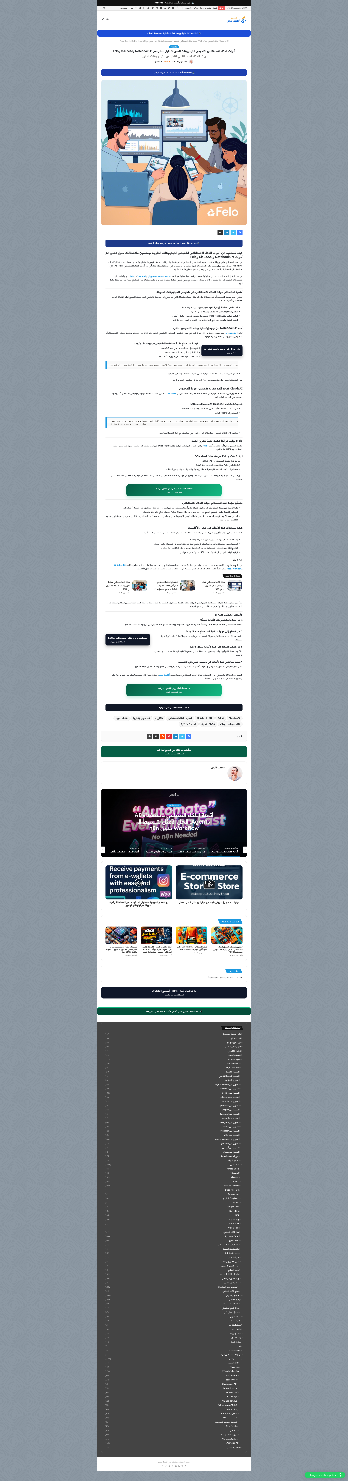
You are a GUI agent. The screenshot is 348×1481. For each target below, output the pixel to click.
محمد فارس (183, 62)
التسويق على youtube (230, 1143)
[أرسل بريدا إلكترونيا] (177, 62)
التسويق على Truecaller (230, 1131)
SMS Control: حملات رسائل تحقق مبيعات (174, 490)
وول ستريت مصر (234, 1447)
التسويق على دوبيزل (231, 1152)
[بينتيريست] (169, 736)
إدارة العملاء (232, 1409)
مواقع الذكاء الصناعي (231, 1291)
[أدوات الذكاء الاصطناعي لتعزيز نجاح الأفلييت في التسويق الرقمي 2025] (234, 585)
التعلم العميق (234, 1240)
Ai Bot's (202, 41)
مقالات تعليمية (235, 1350)
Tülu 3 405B (234, 1223)
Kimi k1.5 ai (234, 1211)
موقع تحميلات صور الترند (231, 1354)
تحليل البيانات (236, 1321)
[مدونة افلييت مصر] (236, 19)
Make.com (235, 1367)
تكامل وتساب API (229, 1413)
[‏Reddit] (162, 736)
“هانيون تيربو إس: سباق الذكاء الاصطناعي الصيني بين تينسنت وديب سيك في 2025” (228, 949)
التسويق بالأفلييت (233, 1072)
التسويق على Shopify (231, 1110)
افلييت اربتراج (236, 1038)
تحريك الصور (234, 1257)
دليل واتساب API (229, 1438)
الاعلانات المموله (233, 1067)
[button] (325, 1475)
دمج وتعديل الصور (232, 1282)
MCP (237, 1215)
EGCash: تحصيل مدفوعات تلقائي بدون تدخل (127, 640)
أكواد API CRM (230, 1396)
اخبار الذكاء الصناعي (231, 1232)
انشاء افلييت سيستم (231, 1304)
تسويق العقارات (235, 1325)
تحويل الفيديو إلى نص (230, 1266)
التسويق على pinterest (230, 1105)
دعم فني (233, 1430)
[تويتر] (233, 232)
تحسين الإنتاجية (140, 718)
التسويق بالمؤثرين (232, 1080)
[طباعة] (149, 736)
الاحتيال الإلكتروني (235, 1051)
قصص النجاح (234, 1160)
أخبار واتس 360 (230, 1388)
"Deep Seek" (233, 1169)
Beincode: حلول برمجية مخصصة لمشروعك (222, 351)
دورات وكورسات (235, 1333)
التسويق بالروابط (235, 1055)
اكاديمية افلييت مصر (233, 1046)
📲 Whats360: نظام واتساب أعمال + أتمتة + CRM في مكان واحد (174, 1011)
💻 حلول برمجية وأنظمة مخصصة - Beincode (174, 2)
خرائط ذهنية (207, 724)
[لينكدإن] (226, 232)
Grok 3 (236, 1202)
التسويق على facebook (230, 1088)
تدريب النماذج (234, 1270)
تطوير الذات (237, 1329)
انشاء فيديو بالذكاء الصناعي (229, 1244)
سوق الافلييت (236, 1342)
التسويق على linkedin (231, 1101)
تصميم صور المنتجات (227, 1287)
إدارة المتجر (235, 1299)
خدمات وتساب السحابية (226, 1422)
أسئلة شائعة (231, 1392)
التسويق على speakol (230, 1118)
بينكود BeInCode (232, 1253)
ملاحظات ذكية (188, 724)
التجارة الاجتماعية (232, 1236)
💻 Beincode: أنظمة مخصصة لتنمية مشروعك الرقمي (174, 73)
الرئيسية (223, 41)
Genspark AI (234, 1194)
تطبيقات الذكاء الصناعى (230, 1274)
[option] (174, 823)
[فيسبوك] (240, 232)
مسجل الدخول (225, 977)
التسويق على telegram (230, 1122)
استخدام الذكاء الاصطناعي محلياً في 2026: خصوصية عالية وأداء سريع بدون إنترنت (166, 585)
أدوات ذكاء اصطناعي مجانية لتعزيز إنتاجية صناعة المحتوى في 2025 (118, 585)
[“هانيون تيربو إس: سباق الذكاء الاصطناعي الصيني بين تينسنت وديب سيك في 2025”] (227, 935)
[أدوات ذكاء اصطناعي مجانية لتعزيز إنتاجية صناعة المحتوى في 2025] (139, 585)
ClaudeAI (234, 718)
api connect (231, 1379)
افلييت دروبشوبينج (234, 1042)
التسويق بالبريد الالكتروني (229, 1076)
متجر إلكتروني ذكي (232, 1312)
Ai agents (235, 1177)
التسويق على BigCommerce (227, 1084)
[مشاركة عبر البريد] (220, 232)
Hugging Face (233, 1207)
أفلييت (158, 718)
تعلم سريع (121, 718)
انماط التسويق (236, 1316)
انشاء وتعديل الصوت (231, 1249)
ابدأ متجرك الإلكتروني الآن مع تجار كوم (174, 690)
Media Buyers (233, 1063)
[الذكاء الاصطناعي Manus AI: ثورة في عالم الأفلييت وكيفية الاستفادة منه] (191, 935)
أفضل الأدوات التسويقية (232, 1034)
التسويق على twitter (231, 1135)
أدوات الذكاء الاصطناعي (179, 718)
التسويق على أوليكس (231, 1147)
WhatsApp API (233, 1443)
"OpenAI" (235, 1173)
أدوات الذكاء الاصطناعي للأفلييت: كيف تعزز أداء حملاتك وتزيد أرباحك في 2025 (174, 821)
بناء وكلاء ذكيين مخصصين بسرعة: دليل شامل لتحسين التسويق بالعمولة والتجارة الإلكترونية (121, 949)
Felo (219, 718)
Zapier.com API (229, 1384)
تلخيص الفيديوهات (229, 724)
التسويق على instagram (230, 1097)
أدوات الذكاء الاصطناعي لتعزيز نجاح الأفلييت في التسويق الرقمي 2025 (213, 585)
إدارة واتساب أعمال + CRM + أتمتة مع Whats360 (174, 993)
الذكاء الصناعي (213, 41)
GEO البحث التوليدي (231, 1198)
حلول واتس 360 (230, 1417)
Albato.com (231, 1375)
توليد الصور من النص (231, 1278)
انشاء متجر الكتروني (234, 1295)
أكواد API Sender (229, 1401)
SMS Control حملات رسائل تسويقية (174, 707)
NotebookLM (204, 718)
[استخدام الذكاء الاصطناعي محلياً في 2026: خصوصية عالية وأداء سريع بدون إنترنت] (187, 585)
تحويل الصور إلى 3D (231, 1261)
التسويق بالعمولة (235, 1059)
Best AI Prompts (232, 1185)
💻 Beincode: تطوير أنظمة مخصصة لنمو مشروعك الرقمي (174, 243)
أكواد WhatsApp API (227, 1405)
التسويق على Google (231, 1093)
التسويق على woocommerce (227, 1139)
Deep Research (232, 1190)
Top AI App (234, 1219)
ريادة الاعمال (236, 1337)
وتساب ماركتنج (235, 1358)
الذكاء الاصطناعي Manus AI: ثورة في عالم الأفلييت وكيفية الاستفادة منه (192, 948)
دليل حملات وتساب (228, 1434)
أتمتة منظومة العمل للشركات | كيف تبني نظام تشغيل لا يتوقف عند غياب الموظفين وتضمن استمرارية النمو (157, 949)
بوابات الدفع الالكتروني (231, 1308)
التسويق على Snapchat (230, 1114)
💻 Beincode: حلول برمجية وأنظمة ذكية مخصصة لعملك (174, 33)
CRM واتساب (234, 1363)
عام (240, 1346)
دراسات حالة (231, 1426)
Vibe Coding (234, 1228)
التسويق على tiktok (231, 1126)
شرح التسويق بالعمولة (230, 1156)
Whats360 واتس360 (231, 1371)
